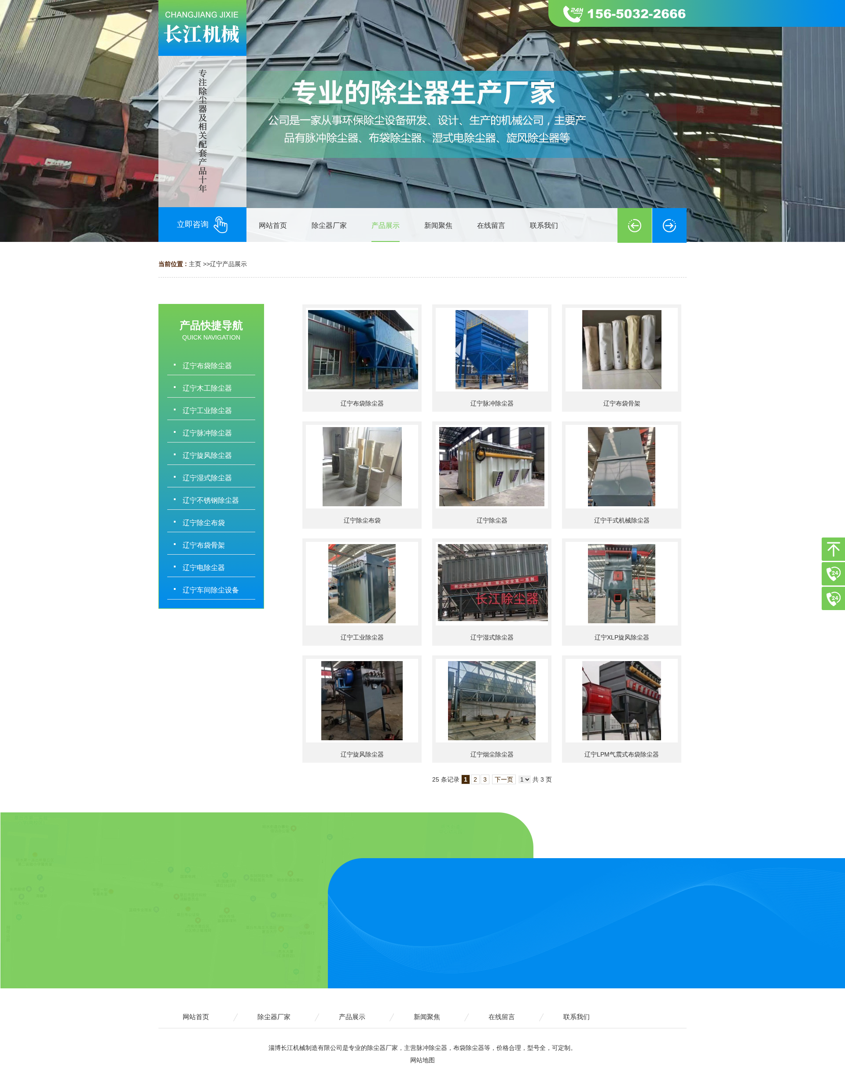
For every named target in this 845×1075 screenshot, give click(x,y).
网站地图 (422, 1060)
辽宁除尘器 (492, 520)
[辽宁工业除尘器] (362, 583)
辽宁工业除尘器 (362, 637)
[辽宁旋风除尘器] (362, 700)
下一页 (504, 779)
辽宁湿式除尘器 (492, 637)
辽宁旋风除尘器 (362, 754)
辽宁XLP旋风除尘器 (622, 637)
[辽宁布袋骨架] (621, 349)
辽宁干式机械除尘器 (622, 520)
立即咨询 (193, 224)
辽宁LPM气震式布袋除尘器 (621, 754)
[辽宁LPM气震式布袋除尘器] (621, 700)
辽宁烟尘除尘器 (492, 754)
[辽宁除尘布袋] (362, 466)
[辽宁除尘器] (491, 466)
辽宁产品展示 (228, 263)
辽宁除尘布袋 (362, 520)
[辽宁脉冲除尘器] (491, 349)
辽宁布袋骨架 (621, 403)
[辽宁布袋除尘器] (362, 349)
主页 (195, 263)
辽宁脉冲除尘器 (492, 403)
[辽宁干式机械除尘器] (621, 466)
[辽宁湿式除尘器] (491, 583)
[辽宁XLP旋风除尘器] (621, 583)
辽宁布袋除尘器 (362, 403)
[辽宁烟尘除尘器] (491, 700)
